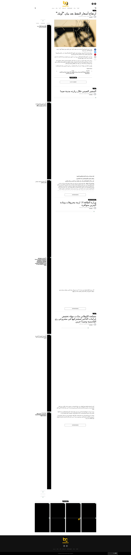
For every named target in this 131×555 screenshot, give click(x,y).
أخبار (60, 8)
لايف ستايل (64, 8)
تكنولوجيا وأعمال (69, 8)
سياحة (75, 8)
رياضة (57, 8)
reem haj (90, 17)
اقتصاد (78, 8)
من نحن (53, 8)
